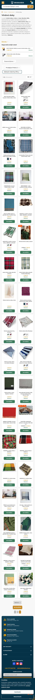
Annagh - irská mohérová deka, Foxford (26, 505)
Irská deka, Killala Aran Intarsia (25, 589)
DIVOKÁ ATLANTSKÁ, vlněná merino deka (26, 561)
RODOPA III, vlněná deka (9, 478)
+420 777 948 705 (10, 668)
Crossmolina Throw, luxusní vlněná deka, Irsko (26, 156)
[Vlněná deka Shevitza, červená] (10, 245)
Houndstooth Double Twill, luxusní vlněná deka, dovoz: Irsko (25, 394)
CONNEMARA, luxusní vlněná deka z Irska (9, 186)
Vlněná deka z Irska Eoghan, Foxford (9, 393)
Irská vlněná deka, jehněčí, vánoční (9, 273)
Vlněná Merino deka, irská (9, 300)
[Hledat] (30, 6)
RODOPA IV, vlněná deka (26, 478)
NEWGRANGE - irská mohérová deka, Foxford (26, 186)
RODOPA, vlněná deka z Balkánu (9, 451)
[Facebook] (14, 663)
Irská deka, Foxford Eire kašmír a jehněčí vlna (9, 589)
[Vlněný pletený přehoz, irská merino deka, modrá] (8, 159)
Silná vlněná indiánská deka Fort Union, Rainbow (25, 362)
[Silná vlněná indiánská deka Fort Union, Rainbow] (27, 365)
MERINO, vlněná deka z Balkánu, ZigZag (9, 561)
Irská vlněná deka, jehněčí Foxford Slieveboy (25, 273)
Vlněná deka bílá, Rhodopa (25, 331)
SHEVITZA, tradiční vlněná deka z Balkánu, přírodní (9, 242)
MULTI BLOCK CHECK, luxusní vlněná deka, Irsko (18, 48)
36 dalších (17, 607)
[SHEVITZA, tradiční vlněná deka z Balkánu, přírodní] (8, 245)
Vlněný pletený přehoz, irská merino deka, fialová (25, 301)
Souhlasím (17, 692)
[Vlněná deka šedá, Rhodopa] (24, 100)
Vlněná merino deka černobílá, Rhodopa (9, 362)
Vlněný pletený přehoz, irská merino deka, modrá (9, 156)
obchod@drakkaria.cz (23, 668)
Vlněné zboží (11, 12)
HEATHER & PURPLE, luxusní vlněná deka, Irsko (25, 128)
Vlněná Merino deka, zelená (26, 241)
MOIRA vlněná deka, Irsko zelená (25, 533)
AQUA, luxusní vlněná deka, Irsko (9, 128)
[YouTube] (17, 663)
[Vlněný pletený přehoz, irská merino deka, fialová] (10, 159)
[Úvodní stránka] (2, 12)
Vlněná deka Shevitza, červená (9, 331)
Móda (5, 12)
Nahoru (17, 602)
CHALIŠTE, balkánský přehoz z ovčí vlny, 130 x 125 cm (25, 423)
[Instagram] (21, 663)
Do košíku (9, 107)
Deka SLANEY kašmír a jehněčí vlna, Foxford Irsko (9, 214)
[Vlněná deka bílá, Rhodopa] (27, 100)
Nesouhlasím (17, 696)
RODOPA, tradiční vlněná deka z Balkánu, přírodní (26, 214)
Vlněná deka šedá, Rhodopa (13, 54)
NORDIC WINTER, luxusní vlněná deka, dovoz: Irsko (9, 422)
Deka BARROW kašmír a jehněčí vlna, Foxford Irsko (9, 533)
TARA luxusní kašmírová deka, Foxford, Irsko (9, 505)
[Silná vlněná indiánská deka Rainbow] (24, 365)
